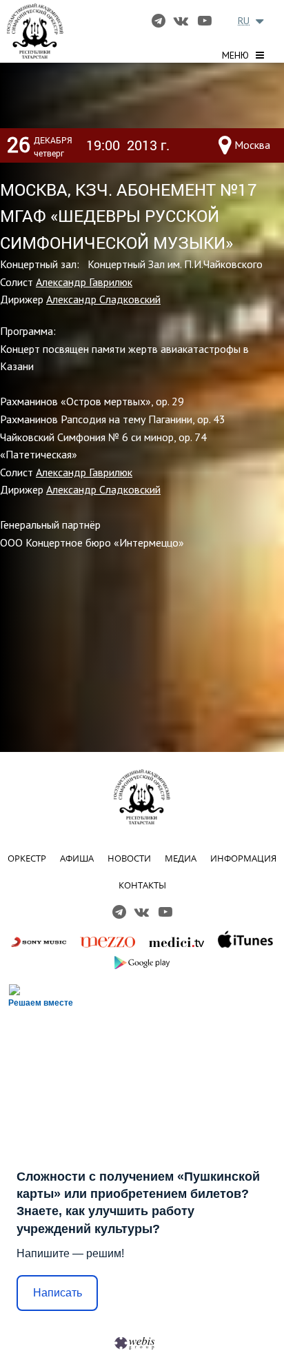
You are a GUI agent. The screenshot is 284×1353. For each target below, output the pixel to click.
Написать (57, 1293)
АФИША (77, 858)
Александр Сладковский (103, 299)
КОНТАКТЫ (142, 885)
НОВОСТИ (129, 858)
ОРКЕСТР (27, 858)
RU (244, 20)
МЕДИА (180, 858)
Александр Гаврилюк (84, 282)
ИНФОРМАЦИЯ (243, 858)
